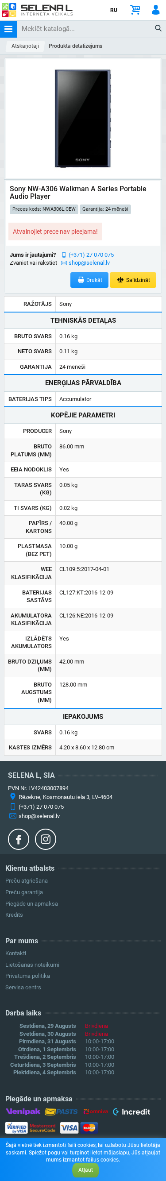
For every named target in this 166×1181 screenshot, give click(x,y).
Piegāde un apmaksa (31, 903)
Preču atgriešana (26, 880)
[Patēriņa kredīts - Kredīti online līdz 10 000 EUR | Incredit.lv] (131, 1113)
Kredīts (14, 914)
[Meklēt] (158, 28)
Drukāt (93, 280)
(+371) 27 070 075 (91, 254)
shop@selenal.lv (89, 262)
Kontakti (15, 953)
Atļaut (85, 1170)
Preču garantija (24, 892)
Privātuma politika (27, 976)
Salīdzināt (137, 280)
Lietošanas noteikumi (32, 964)
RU (113, 10)
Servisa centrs (23, 987)
